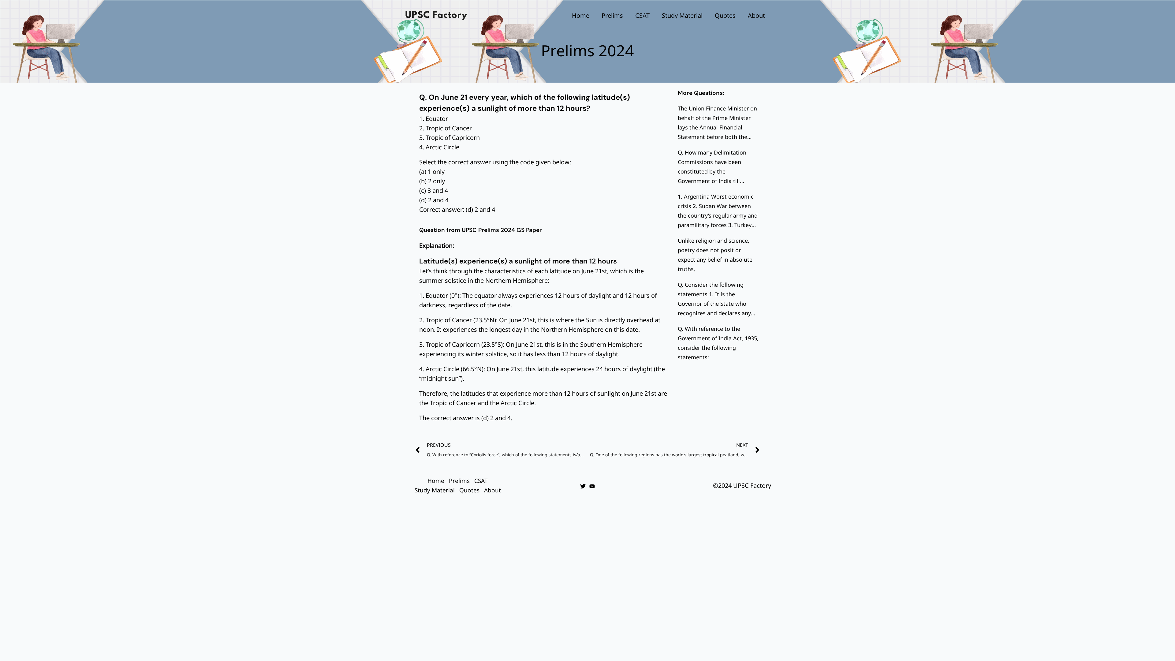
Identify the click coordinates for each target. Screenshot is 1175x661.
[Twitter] (583, 486)
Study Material (682, 15)
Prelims (612, 15)
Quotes (725, 15)
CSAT (642, 15)
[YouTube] (592, 486)
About (756, 15)
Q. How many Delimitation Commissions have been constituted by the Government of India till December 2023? (712, 171)
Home (580, 15)
